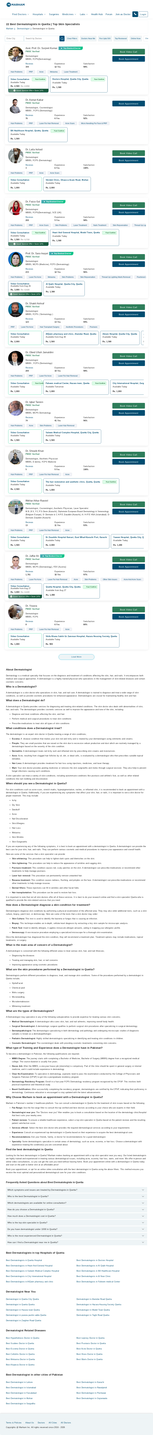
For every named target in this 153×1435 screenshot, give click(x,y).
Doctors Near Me (88, 38)
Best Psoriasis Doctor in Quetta (91, 1343)
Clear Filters (72, 38)
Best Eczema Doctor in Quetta (20, 1349)
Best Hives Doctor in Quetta (89, 1354)
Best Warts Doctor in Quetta (89, 1359)
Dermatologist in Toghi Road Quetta (92, 1315)
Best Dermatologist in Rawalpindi (91, 1387)
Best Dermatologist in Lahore (19, 1382)
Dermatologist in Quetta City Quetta (22, 1299)
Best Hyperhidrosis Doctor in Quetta (22, 1338)
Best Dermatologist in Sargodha (20, 1403)
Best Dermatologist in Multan (19, 1398)
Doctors (41, 1423)
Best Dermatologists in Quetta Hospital (24, 1260)
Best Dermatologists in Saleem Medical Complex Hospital (32, 1271)
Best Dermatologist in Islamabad (21, 1387)
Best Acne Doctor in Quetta (89, 1349)
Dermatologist (23, 29)
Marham (9, 29)
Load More (76, 657)
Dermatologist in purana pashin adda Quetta (26, 1315)
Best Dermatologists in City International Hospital (29, 1276)
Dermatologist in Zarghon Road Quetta (23, 1320)
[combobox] (14, 38)
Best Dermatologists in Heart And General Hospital (29, 1266)
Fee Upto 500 (105, 38)
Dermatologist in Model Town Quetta (93, 1310)
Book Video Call (128, 52)
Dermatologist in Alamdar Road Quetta (94, 1299)
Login (143, 14)
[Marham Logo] (16, 5)
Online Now (136, 38)
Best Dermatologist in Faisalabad (21, 1393)
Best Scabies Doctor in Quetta (20, 1343)
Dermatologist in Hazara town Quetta (23, 1310)
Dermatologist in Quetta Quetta (20, 1304)
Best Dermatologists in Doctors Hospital (94, 1260)
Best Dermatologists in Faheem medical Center (98, 1282)
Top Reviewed (121, 38)
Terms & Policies (14, 1423)
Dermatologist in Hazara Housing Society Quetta (98, 1304)
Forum (109, 14)
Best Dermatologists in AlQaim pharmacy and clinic (29, 1282)
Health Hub (97, 14)
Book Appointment (128, 59)
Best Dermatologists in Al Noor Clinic (93, 1276)
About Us (29, 1423)
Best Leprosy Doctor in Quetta (90, 1338)
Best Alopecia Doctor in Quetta (20, 1365)
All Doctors (66, 1423)
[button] (135, 14)
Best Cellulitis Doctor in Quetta (20, 1354)
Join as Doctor (122, 14)
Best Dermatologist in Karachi (90, 1382)
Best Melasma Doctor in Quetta (20, 1359)
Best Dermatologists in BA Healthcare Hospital (98, 1271)
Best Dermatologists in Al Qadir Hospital (95, 1266)
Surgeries (54, 14)
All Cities (53, 1423)
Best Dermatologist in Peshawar (91, 1393)
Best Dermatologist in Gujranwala (91, 1398)
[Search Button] (62, 38)
